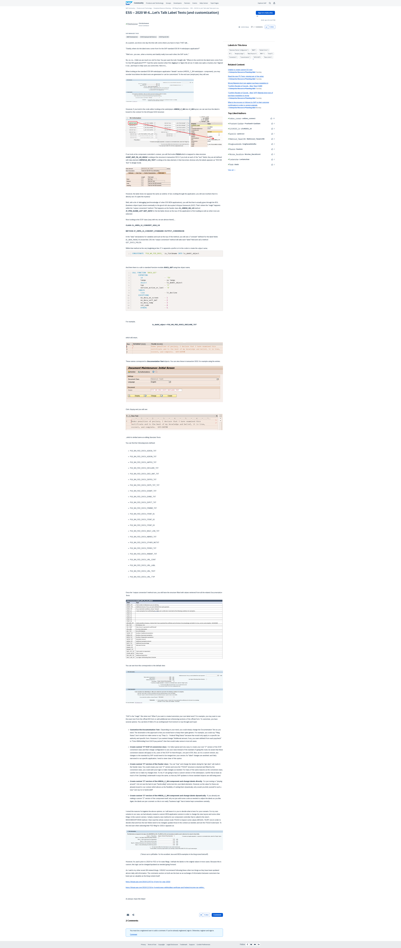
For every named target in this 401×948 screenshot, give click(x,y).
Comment (133, 934)
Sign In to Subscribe (265, 13)
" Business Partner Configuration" (238, 50)
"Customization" (244, 57)
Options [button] (257, 16)
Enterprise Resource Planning (162, 8)
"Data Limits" (267, 57)
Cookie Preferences (203, 944)
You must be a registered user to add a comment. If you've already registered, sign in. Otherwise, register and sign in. (172, 931)
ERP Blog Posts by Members (180, 8)
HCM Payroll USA (164, 37)
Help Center (204, 3)
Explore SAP (262, 3)
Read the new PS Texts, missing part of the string (245, 76)
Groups (168, 3)
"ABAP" (253, 50)
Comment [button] (217, 915)
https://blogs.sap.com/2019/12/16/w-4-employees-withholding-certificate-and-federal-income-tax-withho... (165, 887)
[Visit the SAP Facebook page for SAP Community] (247, 944)
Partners (187, 3)
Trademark (183, 944)
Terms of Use (152, 944)
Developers (178, 3)
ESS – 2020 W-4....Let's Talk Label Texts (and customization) (172, 13)
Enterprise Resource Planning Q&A (242, 72)
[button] (266, 27)
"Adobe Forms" (263, 50)
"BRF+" (262, 53)
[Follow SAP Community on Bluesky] (251, 944)
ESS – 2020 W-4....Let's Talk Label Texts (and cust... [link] (204, 8)
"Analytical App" (239, 53)
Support (192, 944)
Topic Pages (214, 3)
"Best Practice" (251, 53)
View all (231, 170)
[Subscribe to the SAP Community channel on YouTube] (255, 944)
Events (195, 3)
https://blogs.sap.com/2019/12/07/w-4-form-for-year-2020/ (148, 882)
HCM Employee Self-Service (148, 37)
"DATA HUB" (256, 57)
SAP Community (130, 8)
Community (138, 3)
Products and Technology (154, 3)
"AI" (230, 53)
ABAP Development (132, 37)
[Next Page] (253, 59)
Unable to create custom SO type (240, 70)
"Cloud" (270, 53)
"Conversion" (232, 57)
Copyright (161, 944)
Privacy (143, 944)
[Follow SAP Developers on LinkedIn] (259, 944)
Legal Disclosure (172, 944)
